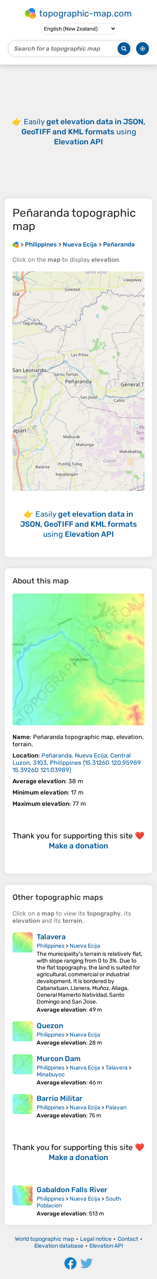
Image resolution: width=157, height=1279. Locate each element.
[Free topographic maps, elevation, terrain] (15, 244)
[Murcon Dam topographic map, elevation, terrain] (22, 1070)
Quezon (50, 1025)
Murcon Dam (59, 1058)
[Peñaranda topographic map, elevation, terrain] (78, 659)
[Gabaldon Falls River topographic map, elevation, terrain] (22, 1201)
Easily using (83, 131)
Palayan (115, 1107)
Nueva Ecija (85, 945)
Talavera (51, 936)
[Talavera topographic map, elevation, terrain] (22, 972)
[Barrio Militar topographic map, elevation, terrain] (22, 1106)
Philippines (50, 945)
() (76, 763)
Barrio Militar (60, 1098)
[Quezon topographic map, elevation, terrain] (22, 1033)
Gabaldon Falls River (72, 1189)
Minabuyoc (51, 1074)
